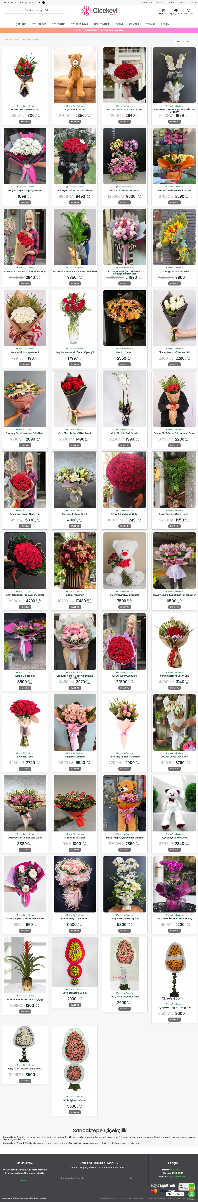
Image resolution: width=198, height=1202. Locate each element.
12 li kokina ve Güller (74, 838)
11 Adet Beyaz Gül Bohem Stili (174, 352)
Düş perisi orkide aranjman (125, 918)
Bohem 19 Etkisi (25, 757)
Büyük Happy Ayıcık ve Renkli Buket (124, 838)
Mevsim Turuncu (124, 352)
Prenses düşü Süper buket (74, 918)
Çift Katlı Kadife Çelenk (75, 993)
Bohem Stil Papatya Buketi (25, 352)
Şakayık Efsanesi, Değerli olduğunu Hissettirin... (75, 677)
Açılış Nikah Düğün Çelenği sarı (174, 1007)
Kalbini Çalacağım (25, 676)
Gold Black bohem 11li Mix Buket (74, 433)
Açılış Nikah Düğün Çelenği (125, 997)
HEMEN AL (25, 121)
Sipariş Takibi (176, 13)
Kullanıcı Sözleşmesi (108, 1198)
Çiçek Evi (7, 39)
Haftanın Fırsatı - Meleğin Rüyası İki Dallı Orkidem (174, 110)
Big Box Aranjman (75, 595)
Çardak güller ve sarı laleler (174, 271)
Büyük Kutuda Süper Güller (124, 514)
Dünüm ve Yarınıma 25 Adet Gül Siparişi (25, 271)
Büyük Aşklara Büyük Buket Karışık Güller (174, 595)
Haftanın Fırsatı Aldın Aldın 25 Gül (124, 109)
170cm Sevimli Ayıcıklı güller (124, 595)
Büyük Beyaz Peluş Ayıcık (174, 838)
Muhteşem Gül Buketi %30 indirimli (75, 190)
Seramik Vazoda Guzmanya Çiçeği (25, 999)
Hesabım (188, 13)
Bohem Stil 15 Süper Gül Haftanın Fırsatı (174, 433)
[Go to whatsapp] (191, 1194)
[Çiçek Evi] (100, 11)
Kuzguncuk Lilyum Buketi (74, 514)
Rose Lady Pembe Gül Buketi (125, 757)
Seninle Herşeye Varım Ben (174, 676)
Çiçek (16, 39)
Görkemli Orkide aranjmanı (124, 190)
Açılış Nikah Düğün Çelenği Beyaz (25, 1069)
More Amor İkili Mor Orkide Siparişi (174, 918)
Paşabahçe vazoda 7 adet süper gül (75, 352)
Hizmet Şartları (125, 1198)
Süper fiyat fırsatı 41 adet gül (25, 514)
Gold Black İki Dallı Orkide (124, 433)
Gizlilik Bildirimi (139, 1198)
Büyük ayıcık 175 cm (74, 109)
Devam (24, 1180)
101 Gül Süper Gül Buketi (124, 676)
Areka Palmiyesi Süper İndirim (174, 514)
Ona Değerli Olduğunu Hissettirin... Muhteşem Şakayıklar (124, 272)
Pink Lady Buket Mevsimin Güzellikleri (25, 433)
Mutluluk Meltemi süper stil (25, 109)
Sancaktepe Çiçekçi (29, 39)
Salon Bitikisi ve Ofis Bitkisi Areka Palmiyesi (75, 271)
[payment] (173, 1188)
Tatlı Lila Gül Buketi (75, 757)
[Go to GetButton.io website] (191, 1199)
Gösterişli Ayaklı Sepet (75, 1100)
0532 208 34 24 (177, 1169)
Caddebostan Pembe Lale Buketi (25, 838)
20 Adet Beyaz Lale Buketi (174, 757)
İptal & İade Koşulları (156, 1198)
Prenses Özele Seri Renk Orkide (174, 190)
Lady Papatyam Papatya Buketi (24, 190)
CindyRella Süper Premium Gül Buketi (25, 595)
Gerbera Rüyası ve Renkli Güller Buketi (25, 918)
